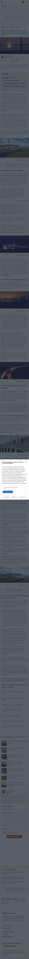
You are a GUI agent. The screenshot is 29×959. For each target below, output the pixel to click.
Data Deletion (7, 496)
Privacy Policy (22, 496)
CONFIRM (8, 491)
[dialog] (14, 479)
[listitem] (14, 488)
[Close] (26, 462)
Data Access (14, 496)
